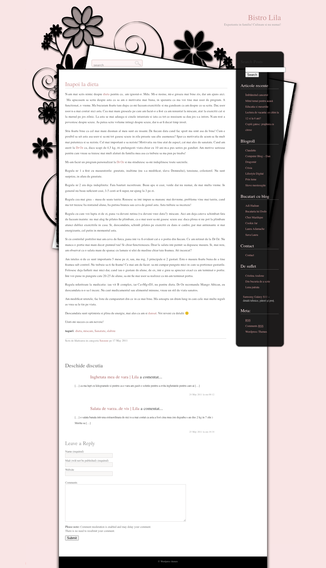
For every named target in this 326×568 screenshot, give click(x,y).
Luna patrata (252, 287)
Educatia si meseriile (256, 106)
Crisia (248, 168)
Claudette (250, 150)
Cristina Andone (254, 275)
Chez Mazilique (254, 217)
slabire (111, 331)
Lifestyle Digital (254, 173)
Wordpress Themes (256, 331)
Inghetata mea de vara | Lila (114, 377)
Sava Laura (251, 235)
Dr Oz (80, 147)
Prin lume (250, 179)
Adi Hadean (252, 205)
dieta (106, 94)
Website (69, 469)
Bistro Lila (264, 17)
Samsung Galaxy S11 (255, 296)
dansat (152, 313)
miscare (88, 331)
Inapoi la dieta (82, 84)
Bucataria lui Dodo (256, 211)
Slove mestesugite (255, 185)
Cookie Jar (251, 223)
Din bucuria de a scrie (257, 281)
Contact (249, 255)
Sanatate (100, 331)
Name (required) (74, 451)
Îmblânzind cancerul (256, 95)
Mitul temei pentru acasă (259, 101)
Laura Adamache (254, 229)
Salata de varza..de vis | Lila (114, 408)
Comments (71, 482)
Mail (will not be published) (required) (87, 460)
